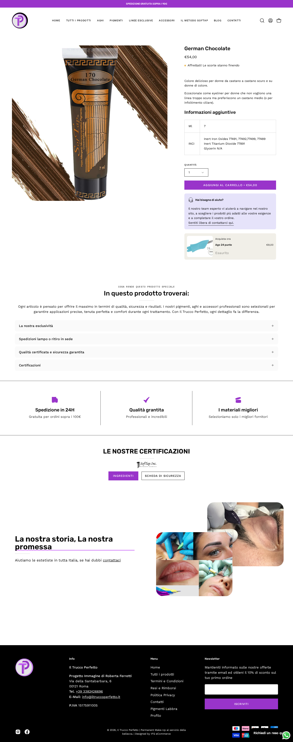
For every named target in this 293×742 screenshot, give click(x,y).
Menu (154, 659)
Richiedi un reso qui (269, 733)
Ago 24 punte (223, 244)
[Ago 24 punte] (200, 246)
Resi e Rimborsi (163, 688)
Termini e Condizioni (166, 681)
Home (155, 667)
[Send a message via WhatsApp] (286, 735)
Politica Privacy (162, 695)
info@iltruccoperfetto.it (101, 697)
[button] (100, 20)
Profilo (155, 715)
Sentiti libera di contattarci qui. (211, 223)
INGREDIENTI (123, 475)
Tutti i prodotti (162, 674)
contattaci (112, 560)
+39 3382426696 (89, 691)
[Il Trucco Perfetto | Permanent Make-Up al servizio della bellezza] (20, 20)
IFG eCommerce (161, 733)
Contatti (157, 702)
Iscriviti (241, 704)
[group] (146, 4)
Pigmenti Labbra (163, 709)
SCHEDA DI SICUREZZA (163, 475)
